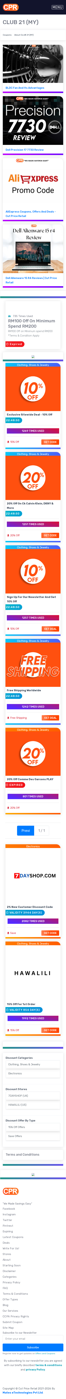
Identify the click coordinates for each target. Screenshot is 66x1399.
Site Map (8, 1327)
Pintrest (8, 1225)
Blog (5, 1305)
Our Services (10, 1310)
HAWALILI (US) (17, 1104)
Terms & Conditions (15, 1293)
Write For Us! (11, 1248)
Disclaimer (9, 1271)
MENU (57, 7)
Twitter (7, 1220)
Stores (7, 1254)
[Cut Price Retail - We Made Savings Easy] (11, 7)
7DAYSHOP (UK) (18, 1095)
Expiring (8, 1231)
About (7, 1259)
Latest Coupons (13, 1237)
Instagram (9, 1214)
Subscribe (33, 1347)
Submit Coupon (12, 1322)
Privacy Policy (11, 1282)
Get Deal (50, 629)
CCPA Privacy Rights (16, 1316)
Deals (6, 1242)
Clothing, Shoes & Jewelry (33, 365)
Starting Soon (12, 1265)
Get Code (50, 442)
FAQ (5, 1288)
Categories (10, 1276)
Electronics (33, 846)
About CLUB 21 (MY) (24, 35)
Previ (25, 831)
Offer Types (10, 1299)
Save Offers (15, 1136)
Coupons (7, 35)
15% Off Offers (16, 1127)
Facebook (9, 1208)
